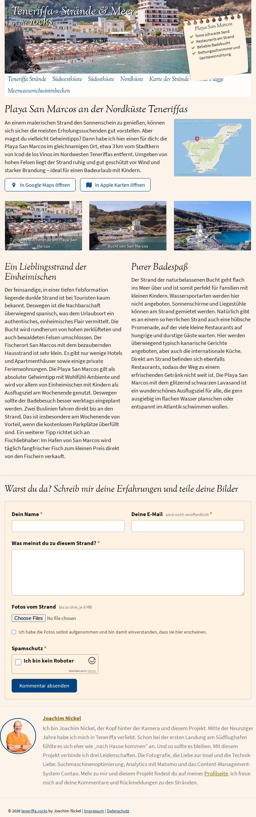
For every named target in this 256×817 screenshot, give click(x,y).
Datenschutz (118, 811)
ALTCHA (91, 671)
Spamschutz (27, 648)
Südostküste (101, 79)
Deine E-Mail (170, 514)
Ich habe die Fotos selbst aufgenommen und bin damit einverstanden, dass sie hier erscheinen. (113, 632)
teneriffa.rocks (34, 811)
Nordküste (131, 79)
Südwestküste (67, 79)
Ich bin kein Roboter (49, 660)
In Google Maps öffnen (45, 184)
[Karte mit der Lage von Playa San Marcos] (212, 147)
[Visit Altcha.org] (92, 662)
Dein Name (25, 514)
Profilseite (216, 773)
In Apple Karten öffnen (120, 184)
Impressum (94, 811)
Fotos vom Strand (52, 606)
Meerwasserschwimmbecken (39, 91)
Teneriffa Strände (27, 79)
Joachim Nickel (62, 718)
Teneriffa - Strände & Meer (72, 11)
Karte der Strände (169, 79)
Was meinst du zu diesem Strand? (54, 543)
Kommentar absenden (44, 685)
